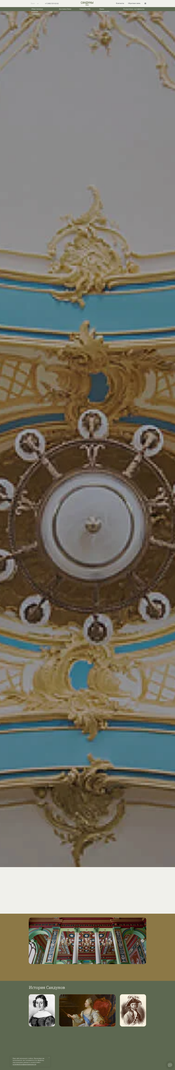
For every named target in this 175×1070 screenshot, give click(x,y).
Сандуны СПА (84, 9)
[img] (87, 4)
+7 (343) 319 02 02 (52, 3)
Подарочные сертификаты (133, 9)
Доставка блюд (65, 9)
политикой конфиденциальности (24, 1064)
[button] (145, 3)
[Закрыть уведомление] (49, 1058)
